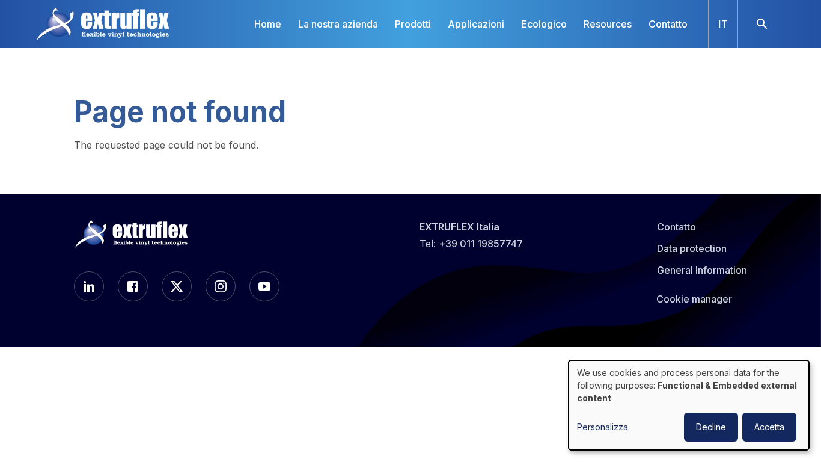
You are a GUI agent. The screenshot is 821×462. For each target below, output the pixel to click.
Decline (711, 427)
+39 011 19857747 (481, 244)
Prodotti (413, 24)
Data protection (692, 248)
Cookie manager (694, 299)
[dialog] (689, 405)
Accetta (769, 427)
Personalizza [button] (602, 427)
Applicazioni (476, 24)
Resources (608, 24)
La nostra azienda (338, 24)
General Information (702, 270)
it (723, 24)
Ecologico (544, 24)
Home (267, 24)
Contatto (668, 24)
